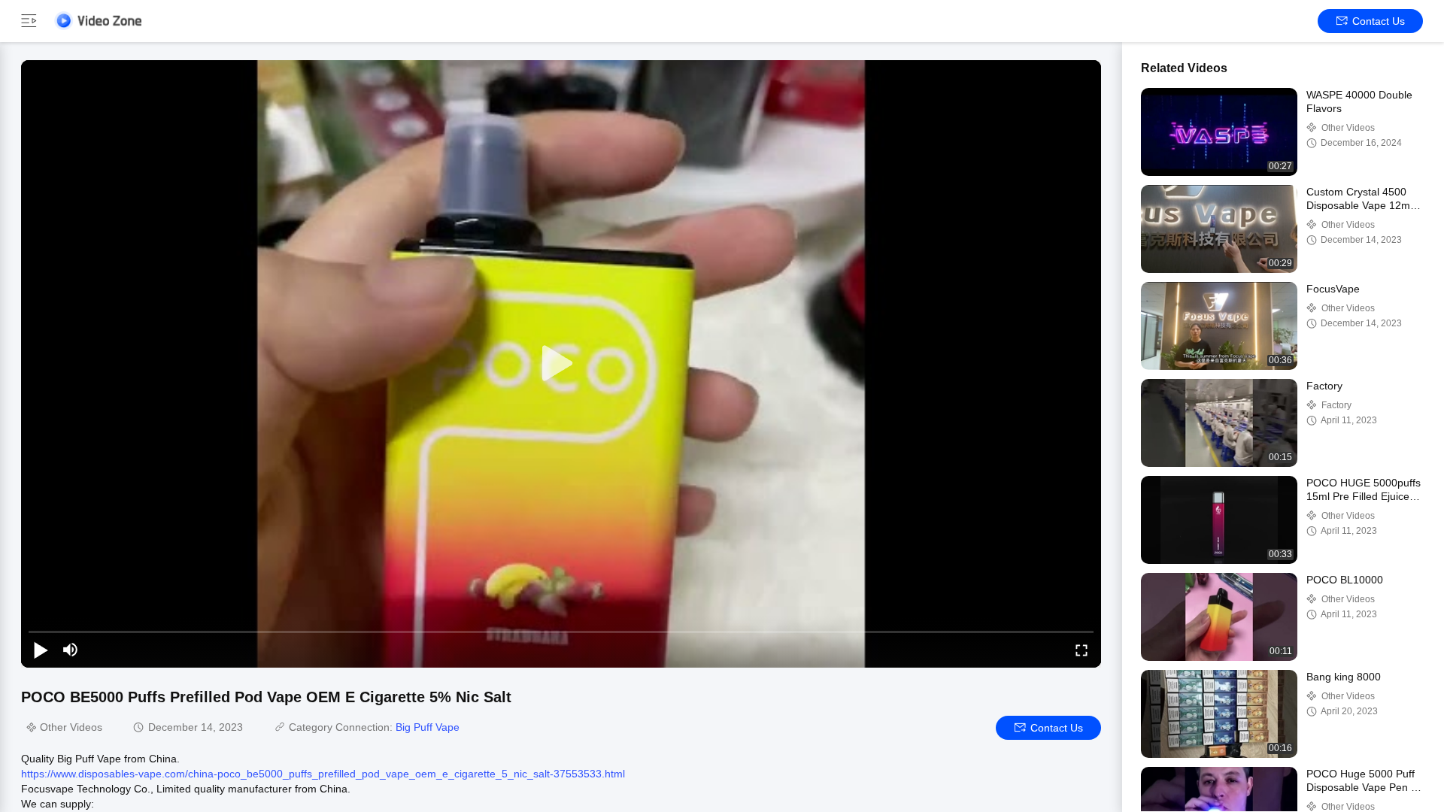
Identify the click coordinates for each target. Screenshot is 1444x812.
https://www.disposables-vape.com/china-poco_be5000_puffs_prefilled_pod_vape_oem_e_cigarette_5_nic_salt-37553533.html (323, 774)
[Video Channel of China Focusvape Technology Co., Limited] (97, 20)
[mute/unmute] (71, 649)
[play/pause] (41, 649)
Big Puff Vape (428, 727)
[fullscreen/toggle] (1081, 649)
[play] (561, 364)
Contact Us (1378, 21)
